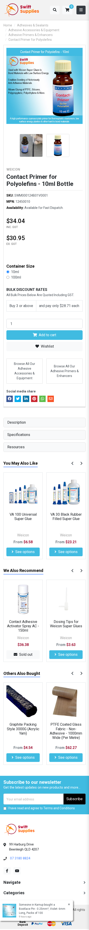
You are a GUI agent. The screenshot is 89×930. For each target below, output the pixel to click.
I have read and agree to (41, 808)
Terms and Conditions (59, 808)
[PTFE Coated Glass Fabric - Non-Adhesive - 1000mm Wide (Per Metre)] (66, 702)
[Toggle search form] (55, 10)
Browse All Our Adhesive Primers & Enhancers (64, 371)
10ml (15, 272)
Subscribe (74, 799)
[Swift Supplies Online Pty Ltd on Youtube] (17, 870)
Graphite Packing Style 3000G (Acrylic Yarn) (23, 728)
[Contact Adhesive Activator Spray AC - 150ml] (23, 599)
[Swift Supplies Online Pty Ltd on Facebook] (7, 870)
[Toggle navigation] (81, 10)
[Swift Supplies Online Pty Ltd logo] (21, 10)
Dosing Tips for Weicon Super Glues (66, 624)
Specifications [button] (18, 435)
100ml (16, 277)
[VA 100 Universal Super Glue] (23, 492)
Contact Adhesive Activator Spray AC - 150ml (23, 626)
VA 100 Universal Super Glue (23, 516)
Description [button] (16, 422)
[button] (67, 10)
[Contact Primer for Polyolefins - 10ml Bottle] (44, 86)
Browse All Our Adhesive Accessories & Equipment (24, 371)
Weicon (13, 169)
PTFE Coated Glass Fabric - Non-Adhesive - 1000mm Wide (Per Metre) (66, 731)
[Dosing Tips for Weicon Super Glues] (66, 599)
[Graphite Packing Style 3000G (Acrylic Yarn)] (23, 702)
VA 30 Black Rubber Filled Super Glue (66, 516)
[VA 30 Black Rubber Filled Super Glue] (66, 492)
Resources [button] (16, 447)
